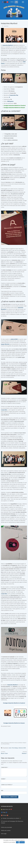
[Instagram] (5, 2)
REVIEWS (6, 26)
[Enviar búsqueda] (16, 2)
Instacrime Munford (12, 684)
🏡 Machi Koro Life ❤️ (6, 809)
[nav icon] (23, 2)
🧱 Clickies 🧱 (4, 815)
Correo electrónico (7, 784)
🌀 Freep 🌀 (4, 812)
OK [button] (17, 842)
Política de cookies (5, 830)
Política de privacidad (6, 827)
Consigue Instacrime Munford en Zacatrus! (15, 105)
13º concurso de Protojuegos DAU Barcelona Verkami (12, 822)
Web (2, 790)
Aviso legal (3, 833)
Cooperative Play (13, 95)
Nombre (3, 778)
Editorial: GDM (22, 748)
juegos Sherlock (5, 344)
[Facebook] (3, 2)
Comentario (4, 767)
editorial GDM (14, 339)
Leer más (22, 842)
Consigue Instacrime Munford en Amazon (14, 107)
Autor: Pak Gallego (13, 748)
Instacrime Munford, (8, 45)
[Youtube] (7, 2)
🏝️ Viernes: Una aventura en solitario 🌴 (11, 818)
